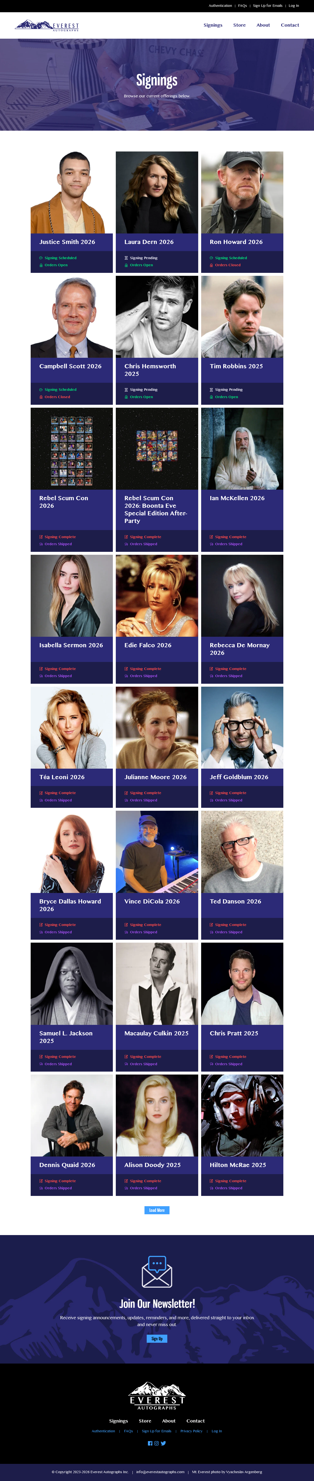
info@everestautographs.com (160, 1472)
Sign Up (157, 1338)
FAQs (242, 5)
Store (239, 25)
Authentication (220, 5)
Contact (290, 25)
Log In (294, 5)
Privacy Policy (192, 1431)
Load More (157, 1210)
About (263, 25)
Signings (213, 25)
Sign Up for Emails (268, 5)
